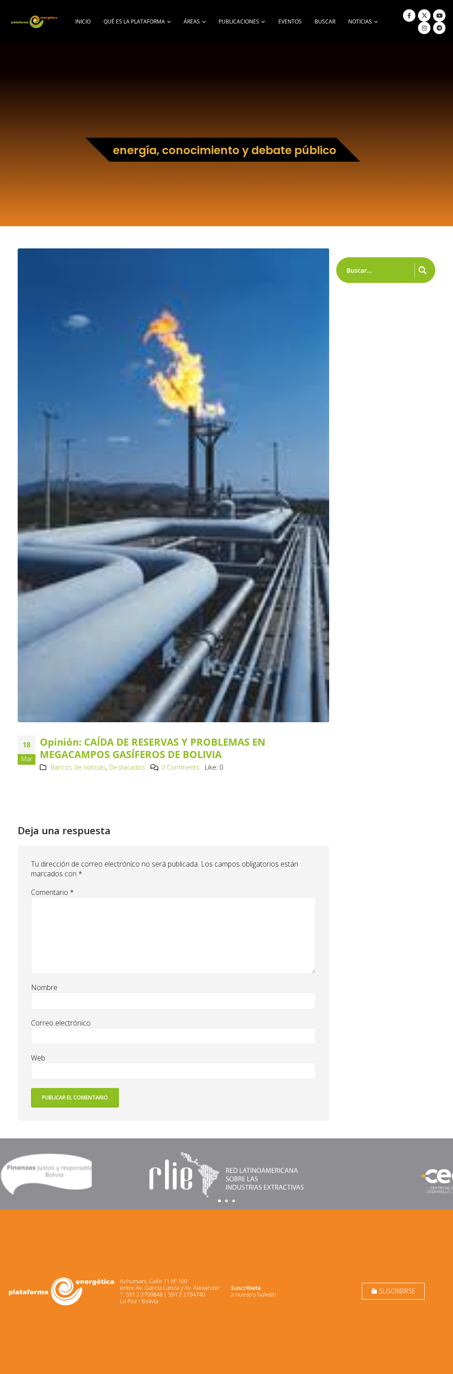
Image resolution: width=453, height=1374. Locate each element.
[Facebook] (409, 15)
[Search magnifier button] (422, 270)
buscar (325, 21)
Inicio (83, 21)
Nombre (44, 987)
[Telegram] (439, 28)
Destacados (127, 767)
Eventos (290, 21)
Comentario (52, 892)
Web (38, 1058)
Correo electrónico (61, 1023)
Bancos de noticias (78, 767)
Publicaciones (239, 21)
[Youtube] (439, 15)
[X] (424, 15)
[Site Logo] (34, 21)
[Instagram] (424, 28)
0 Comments (180, 767)
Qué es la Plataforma (134, 21)
